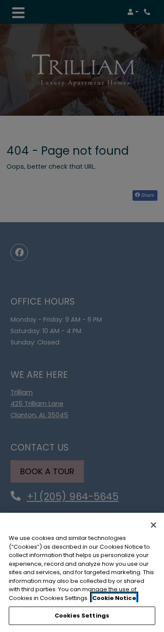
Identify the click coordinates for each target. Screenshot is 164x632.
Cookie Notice (114, 598)
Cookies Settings (82, 615)
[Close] (153, 525)
